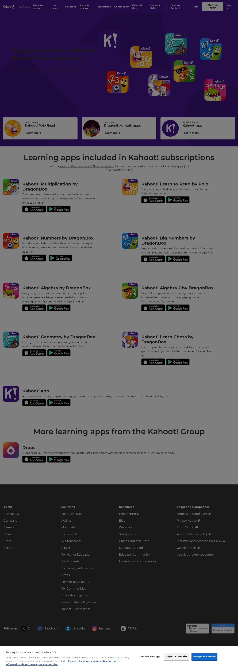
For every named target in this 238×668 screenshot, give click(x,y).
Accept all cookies (204, 656)
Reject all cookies (176, 656)
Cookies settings (150, 656)
